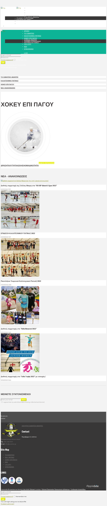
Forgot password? (7, 60)
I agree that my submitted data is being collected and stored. (24, 402)
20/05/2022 (4, 237)
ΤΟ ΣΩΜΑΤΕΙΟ (9, 455)
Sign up (24, 400)
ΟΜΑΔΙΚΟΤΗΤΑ (32, 165)
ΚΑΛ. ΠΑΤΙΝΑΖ (9, 457)
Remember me (21, 60)
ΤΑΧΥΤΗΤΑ (12, 165)
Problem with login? (7, 504)
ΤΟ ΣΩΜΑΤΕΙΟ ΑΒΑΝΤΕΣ (9, 77)
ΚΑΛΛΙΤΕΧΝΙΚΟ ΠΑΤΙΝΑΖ (9, 80)
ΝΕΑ (6, 462)
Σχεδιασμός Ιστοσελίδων (78, 489)
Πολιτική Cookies (35, 489)
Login (26, 53)
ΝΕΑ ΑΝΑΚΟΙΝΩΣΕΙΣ (8, 88)
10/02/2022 (4, 380)
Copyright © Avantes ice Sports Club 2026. (15, 489)
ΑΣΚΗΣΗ (21, 165)
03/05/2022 (4, 284)
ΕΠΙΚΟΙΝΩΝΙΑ (9, 467)
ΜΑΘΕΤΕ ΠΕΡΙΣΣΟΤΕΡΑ (46, 163)
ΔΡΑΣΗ (4, 165)
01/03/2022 (4, 332)
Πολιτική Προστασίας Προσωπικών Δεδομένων (56, 489)
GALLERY (8, 464)
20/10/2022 (4, 189)
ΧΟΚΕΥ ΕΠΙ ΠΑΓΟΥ (7, 84)
